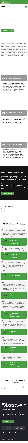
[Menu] (26, 7)
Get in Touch (7, 30)
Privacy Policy (7, 427)
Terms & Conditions (19, 427)
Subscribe (8, 421)
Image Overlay (5, 60)
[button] (6, 2)
